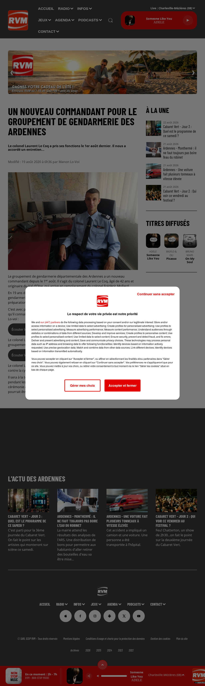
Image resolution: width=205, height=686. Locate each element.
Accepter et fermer (123, 385)
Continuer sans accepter (156, 294)
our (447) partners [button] (50, 322)
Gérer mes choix (82, 385)
